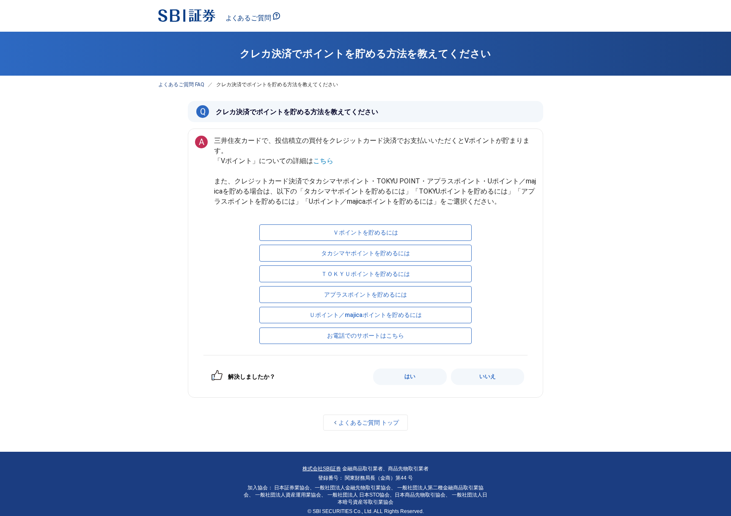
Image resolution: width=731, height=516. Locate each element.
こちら (323, 161)
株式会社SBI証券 (321, 469)
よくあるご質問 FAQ (181, 84)
